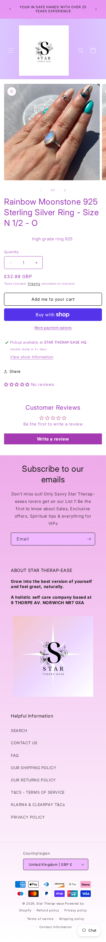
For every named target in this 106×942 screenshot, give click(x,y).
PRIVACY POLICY (28, 817)
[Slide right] (65, 190)
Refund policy (48, 910)
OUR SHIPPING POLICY (33, 767)
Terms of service (40, 919)
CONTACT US (24, 742)
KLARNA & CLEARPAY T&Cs (38, 804)
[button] (11, 51)
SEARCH (19, 730)
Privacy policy (75, 910)
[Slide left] (41, 190)
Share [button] (15, 371)
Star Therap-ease (50, 903)
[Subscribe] (89, 539)
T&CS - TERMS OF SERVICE (38, 792)
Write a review (53, 439)
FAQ (15, 755)
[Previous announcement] (10, 9)
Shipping (34, 283)
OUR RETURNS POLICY (33, 780)
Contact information (55, 927)
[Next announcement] (96, 9)
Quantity (11, 252)
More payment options (53, 328)
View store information (31, 357)
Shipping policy (72, 919)
